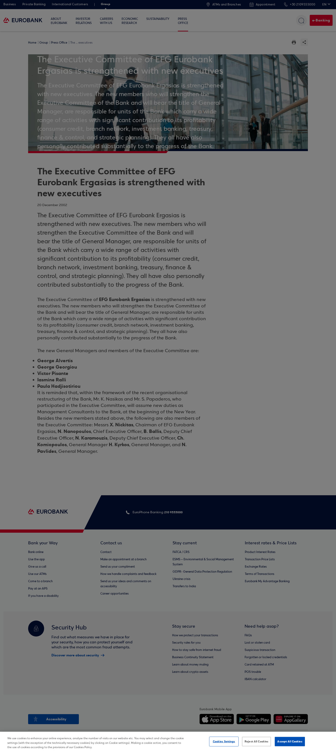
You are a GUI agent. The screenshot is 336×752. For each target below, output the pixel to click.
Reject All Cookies (256, 741)
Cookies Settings (224, 741)
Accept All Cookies (289, 741)
